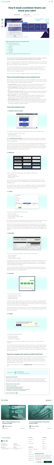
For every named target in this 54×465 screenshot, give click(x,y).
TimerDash (11, 273)
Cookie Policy (38, 459)
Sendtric (10, 191)
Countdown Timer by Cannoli (15, 111)
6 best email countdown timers (12, 43)
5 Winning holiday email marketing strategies (14, 388)
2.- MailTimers (10, 46)
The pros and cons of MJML (11, 385)
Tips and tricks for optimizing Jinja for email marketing (15, 390)
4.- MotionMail (10, 49)
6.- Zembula (10, 52)
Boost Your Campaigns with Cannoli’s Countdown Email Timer (18, 53)
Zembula (10, 313)
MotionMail (11, 233)
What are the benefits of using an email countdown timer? (17, 41)
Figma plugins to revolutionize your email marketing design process (18, 389)
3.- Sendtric (10, 47)
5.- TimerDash (10, 50)
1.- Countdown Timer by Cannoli (14, 44)
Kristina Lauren (27, 14)
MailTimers (11, 152)
